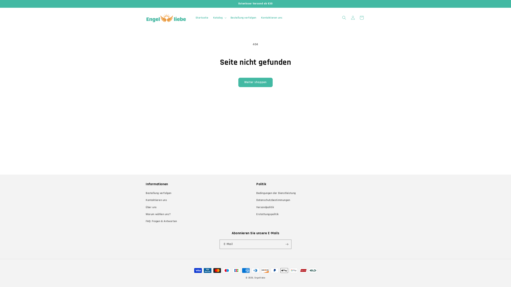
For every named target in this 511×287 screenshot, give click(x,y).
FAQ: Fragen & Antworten (161, 221)
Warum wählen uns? (158, 214)
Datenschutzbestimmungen (273, 200)
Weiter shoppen (255, 82)
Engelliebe (260, 277)
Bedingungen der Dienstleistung (276, 193)
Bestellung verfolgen (158, 193)
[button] (219, 18)
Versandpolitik (265, 207)
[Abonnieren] (286, 244)
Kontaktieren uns (156, 200)
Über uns (151, 207)
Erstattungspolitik (267, 214)
